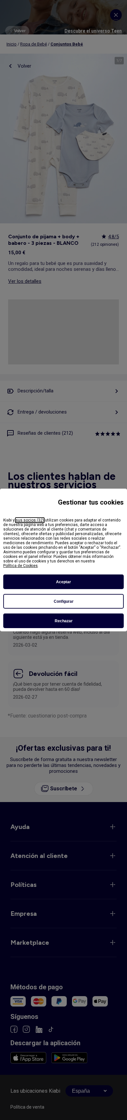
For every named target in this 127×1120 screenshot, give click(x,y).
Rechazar (64, 621)
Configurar (64, 601)
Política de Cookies (20, 565)
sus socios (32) (30, 520)
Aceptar (63, 582)
